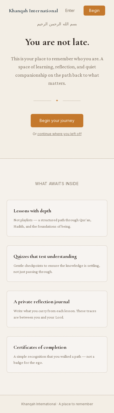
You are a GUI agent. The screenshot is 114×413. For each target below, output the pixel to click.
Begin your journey (57, 120)
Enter (70, 10)
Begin (94, 10)
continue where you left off (59, 134)
